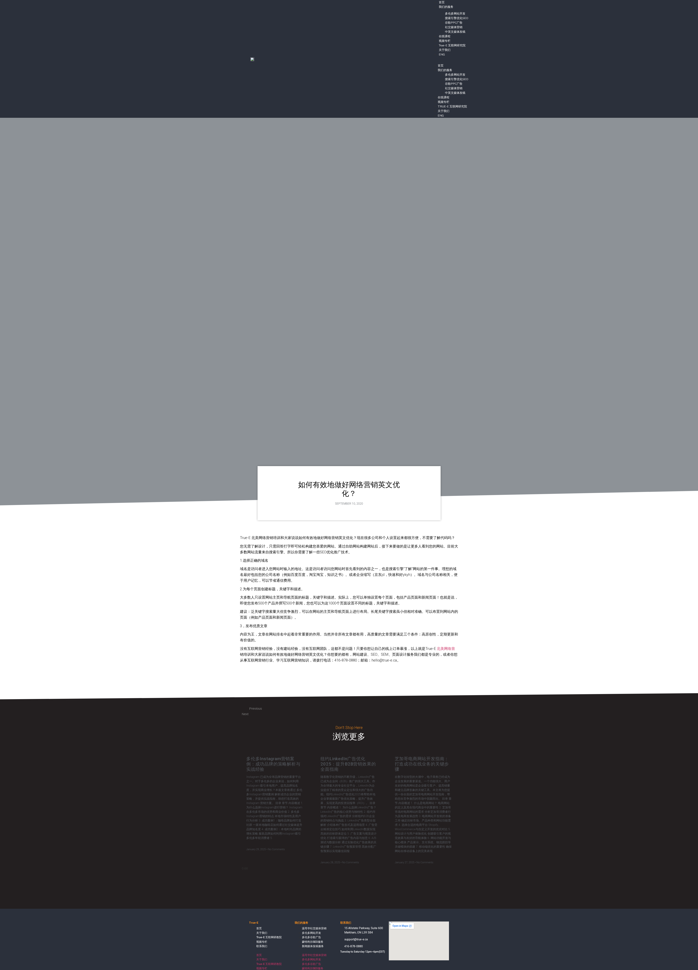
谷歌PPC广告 (453, 23)
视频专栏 (444, 41)
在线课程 (444, 36)
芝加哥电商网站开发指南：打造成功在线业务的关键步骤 (422, 764)
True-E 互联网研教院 (269, 937)
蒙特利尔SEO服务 (312, 941)
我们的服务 (446, 7)
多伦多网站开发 (455, 14)
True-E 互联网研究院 (452, 45)
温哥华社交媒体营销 (314, 928)
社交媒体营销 (453, 27)
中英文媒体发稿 (455, 32)
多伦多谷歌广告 (311, 937)
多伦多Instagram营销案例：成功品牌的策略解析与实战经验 (273, 764)
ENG (442, 55)
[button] (449, 59)
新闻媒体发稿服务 (313, 946)
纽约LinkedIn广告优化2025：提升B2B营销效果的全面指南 (348, 764)
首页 (441, 66)
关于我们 (444, 50)
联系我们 (261, 946)
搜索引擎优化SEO (456, 18)
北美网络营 (446, 648)
